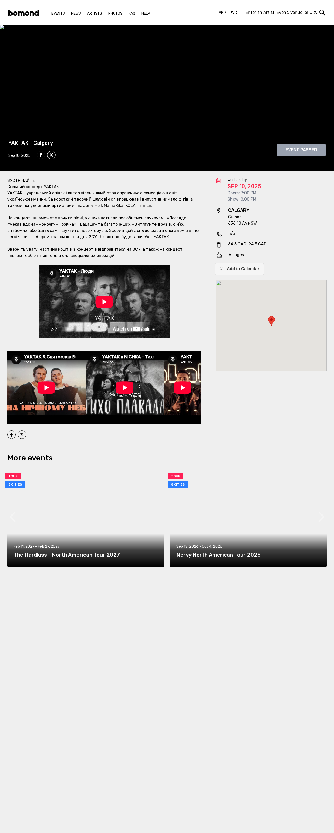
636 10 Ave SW (242, 223)
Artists (94, 13)
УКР (222, 12)
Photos (115, 13)
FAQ (132, 13)
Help (145, 13)
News (76, 13)
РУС (233, 12)
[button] (271, 321)
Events (58, 13)
